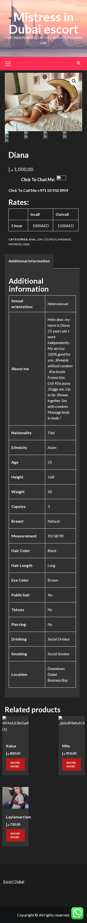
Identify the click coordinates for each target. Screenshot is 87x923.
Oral (26, 244)
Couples (50, 239)
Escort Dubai (13, 881)
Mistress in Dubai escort (44, 23)
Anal (32, 239)
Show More (15, 764)
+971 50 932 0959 (52, 190)
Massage (64, 239)
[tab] (29, 261)
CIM (40, 239)
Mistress (14, 244)
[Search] (79, 63)
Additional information (29, 261)
